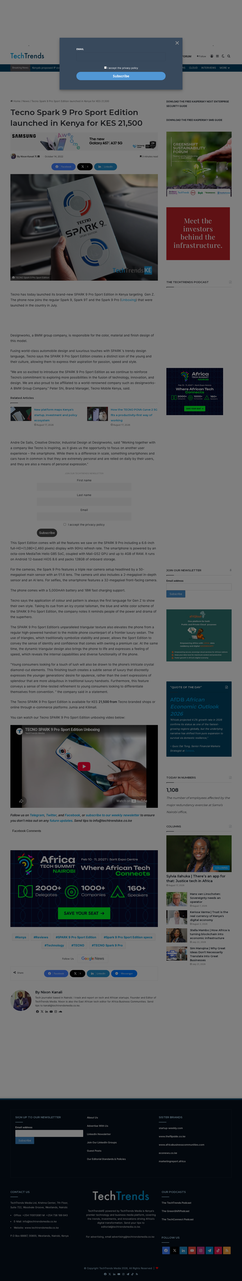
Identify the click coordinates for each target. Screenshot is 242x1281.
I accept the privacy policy (122, 67)
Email (80, 49)
